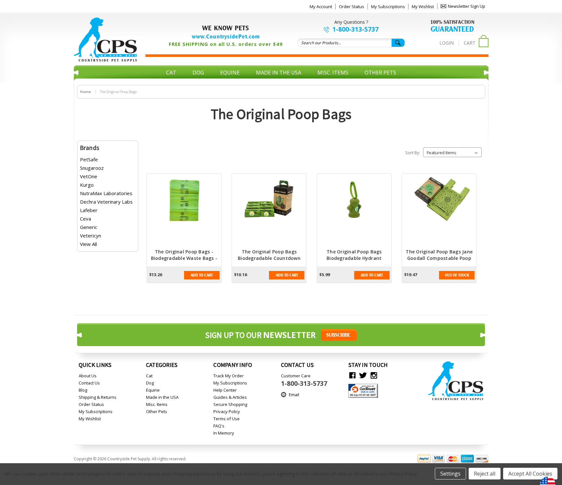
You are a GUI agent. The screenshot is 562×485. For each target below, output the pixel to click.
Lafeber (89, 210)
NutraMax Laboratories (106, 193)
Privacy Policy (226, 411)
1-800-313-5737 (355, 29)
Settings (450, 473)
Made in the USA (278, 72)
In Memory (223, 433)
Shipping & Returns (97, 397)
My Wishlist (423, 6)
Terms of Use (226, 419)
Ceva (85, 218)
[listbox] (452, 152)
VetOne (88, 176)
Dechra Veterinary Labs (106, 201)
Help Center (225, 390)
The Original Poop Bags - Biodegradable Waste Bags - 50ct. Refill (184, 258)
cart (469, 43)
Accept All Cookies (530, 473)
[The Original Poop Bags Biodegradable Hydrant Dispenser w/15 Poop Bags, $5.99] (354, 211)
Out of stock (457, 275)
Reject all (484, 473)
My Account (321, 6)
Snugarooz (92, 168)
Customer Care (304, 380)
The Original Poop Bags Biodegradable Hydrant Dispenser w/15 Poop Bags (354, 258)
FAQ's (218, 426)
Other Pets (380, 72)
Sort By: (412, 152)
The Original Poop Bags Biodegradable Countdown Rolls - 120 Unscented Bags (269, 258)
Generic (88, 227)
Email (294, 394)
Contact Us (89, 383)
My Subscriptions (388, 6)
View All (88, 244)
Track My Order (228, 376)
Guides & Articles (230, 397)
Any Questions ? (351, 22)
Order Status (351, 6)
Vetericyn (90, 235)
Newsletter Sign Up (466, 6)
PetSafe (89, 159)
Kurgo (87, 185)
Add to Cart (202, 275)
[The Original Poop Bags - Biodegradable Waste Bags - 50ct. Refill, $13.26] (184, 211)
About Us (88, 376)
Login (446, 43)
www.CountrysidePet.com (226, 36)
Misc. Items (332, 72)
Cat (171, 72)
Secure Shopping (230, 404)
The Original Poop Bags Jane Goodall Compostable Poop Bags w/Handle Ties (439, 258)
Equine (230, 72)
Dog (198, 72)
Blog (83, 390)
